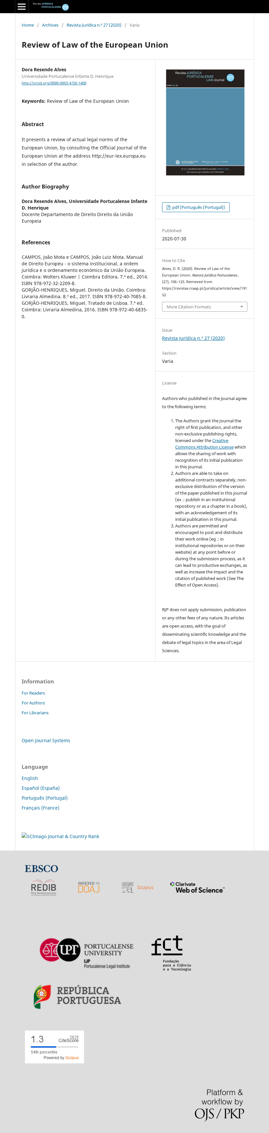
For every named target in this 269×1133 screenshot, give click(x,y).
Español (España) (41, 788)
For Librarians (35, 713)
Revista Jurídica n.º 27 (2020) (94, 25)
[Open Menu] (21, 6)
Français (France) (40, 808)
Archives (50, 25)
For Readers (33, 693)
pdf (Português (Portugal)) (198, 207)
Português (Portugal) (45, 798)
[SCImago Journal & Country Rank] (60, 836)
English (30, 778)
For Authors (33, 703)
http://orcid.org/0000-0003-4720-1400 (54, 83)
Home (28, 25)
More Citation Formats (189, 307)
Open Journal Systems (46, 740)
